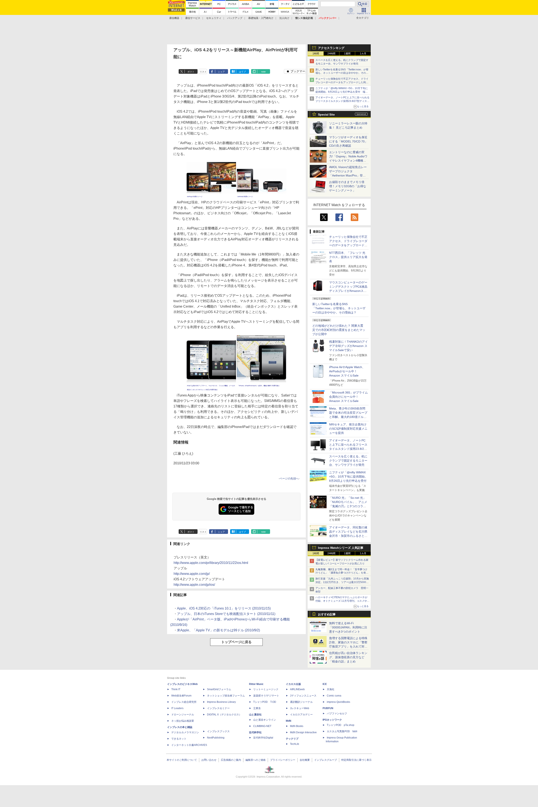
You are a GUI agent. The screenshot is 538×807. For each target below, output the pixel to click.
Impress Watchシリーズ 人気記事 (340, 547)
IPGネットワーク (332, 719)
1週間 (347, 53)
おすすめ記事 (327, 614)
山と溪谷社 (255, 714)
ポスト (190, 71)
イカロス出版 (293, 684)
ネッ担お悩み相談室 (182, 720)
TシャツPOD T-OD (264, 701)
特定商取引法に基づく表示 (356, 759)
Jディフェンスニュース (303, 695)
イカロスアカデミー (301, 714)
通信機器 (174, 18)
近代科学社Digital (263, 737)
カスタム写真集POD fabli (342, 731)
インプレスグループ (325, 759)
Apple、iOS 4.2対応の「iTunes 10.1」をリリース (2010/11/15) (224, 608)
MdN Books (296, 726)
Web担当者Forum (181, 695)
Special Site (326, 114)
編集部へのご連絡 (255, 759)
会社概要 (305, 759)
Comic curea (334, 695)
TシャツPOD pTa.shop (340, 725)
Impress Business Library (221, 701)
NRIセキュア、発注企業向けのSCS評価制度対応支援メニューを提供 (348, 428)
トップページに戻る (236, 642)
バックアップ (234, 18)
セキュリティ (213, 18)
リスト (203, 71)
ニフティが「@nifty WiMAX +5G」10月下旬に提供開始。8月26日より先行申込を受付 (348, 476)
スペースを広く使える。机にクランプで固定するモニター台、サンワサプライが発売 (348, 460)
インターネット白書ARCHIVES (189, 745)
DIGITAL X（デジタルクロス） (224, 714)
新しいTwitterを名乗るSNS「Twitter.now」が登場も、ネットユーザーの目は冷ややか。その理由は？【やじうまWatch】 (341, 73)
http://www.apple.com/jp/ (192, 573)
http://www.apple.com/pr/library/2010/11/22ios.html (211, 563)
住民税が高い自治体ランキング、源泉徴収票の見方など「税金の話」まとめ (348, 657)
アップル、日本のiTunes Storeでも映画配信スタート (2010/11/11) (226, 614)
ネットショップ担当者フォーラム (226, 695)
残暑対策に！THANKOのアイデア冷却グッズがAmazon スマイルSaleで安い (348, 346)
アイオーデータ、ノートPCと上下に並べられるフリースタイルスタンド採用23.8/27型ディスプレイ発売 (342, 101)
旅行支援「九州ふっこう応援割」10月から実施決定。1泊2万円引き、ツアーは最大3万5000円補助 (342, 582)
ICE (325, 684)
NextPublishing (215, 737)
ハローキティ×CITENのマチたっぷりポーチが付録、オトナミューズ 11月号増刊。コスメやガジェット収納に (342, 601)
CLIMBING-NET (262, 726)
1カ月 (363, 53)
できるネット (178, 738)
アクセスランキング (331, 48)
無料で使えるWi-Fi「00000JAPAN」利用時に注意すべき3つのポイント (348, 627)
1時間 (316, 53)
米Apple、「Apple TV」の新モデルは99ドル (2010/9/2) (218, 630)
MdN (288, 720)
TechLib (294, 743)
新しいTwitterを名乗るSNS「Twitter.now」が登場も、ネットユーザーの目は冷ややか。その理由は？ (338, 308)
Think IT (175, 689)
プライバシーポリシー (282, 759)
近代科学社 (255, 732)
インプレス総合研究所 (183, 701)
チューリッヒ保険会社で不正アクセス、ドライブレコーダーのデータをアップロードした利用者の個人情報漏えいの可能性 (341, 82)
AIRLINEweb (297, 689)
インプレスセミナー (218, 708)
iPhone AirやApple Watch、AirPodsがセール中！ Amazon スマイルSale (347, 371)
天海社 (330, 689)
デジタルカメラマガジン (185, 732)
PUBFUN (328, 708)
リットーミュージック (265, 689)
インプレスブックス (218, 731)
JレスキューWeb (299, 708)
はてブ (242, 71)
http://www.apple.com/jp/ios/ (194, 584)
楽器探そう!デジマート (266, 695)
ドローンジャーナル (182, 714)
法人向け (284, 18)
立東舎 (257, 708)
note (263, 71)
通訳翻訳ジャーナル (301, 701)
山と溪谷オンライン (264, 719)
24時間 (331, 53)
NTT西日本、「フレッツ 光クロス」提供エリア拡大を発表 (348, 257)
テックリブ (292, 738)
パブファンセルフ (337, 713)
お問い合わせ (208, 759)
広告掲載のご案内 (231, 759)
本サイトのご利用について (182, 759)
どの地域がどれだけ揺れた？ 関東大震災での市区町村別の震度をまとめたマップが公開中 (338, 330)
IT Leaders (177, 708)
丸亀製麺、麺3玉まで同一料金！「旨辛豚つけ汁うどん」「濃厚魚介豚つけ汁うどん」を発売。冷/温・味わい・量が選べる (341, 573)
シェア (221, 71)
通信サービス (192, 18)
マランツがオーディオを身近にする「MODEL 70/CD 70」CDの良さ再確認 (348, 141)
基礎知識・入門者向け (260, 18)
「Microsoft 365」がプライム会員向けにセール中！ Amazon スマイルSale (348, 397)
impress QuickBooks (338, 701)
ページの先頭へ (289, 478)
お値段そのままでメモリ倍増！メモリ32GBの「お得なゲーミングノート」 (347, 186)
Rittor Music (256, 684)
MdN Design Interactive (303, 732)
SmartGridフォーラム (219, 689)
